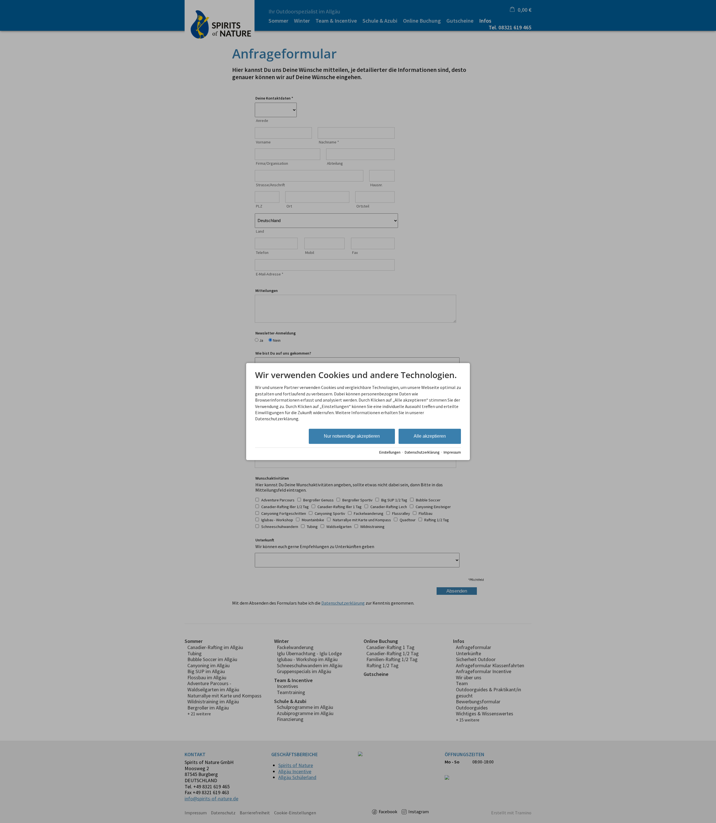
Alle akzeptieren (430, 436)
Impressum (452, 452)
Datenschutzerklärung (422, 452)
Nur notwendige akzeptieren (352, 436)
